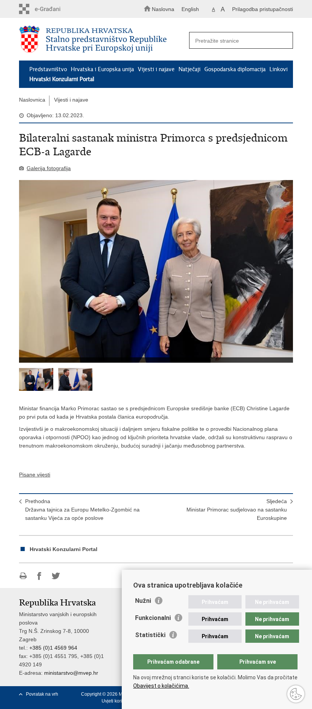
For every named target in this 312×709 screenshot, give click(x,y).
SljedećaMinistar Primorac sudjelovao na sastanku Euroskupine (236, 509)
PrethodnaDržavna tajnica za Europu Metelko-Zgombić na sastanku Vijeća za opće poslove (82, 509)
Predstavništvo (48, 69)
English (190, 9)
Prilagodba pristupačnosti (262, 9)
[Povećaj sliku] (156, 271)
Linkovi (278, 69)
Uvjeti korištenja (118, 701)
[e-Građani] (51, 9)
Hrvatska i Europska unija (102, 69)
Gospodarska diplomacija (235, 69)
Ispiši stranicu (23, 576)
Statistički (150, 635)
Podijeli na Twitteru (56, 576)
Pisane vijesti (34, 475)
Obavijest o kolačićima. (161, 686)
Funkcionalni (153, 617)
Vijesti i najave (156, 69)
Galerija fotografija (49, 168)
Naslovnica (32, 100)
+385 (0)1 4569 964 (53, 648)
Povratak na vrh (42, 694)
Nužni (143, 600)
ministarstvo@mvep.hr (71, 673)
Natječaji (189, 69)
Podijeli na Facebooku (39, 576)
